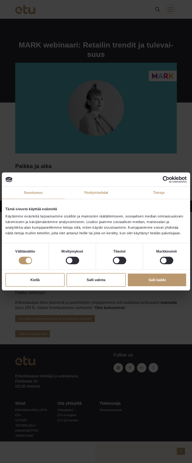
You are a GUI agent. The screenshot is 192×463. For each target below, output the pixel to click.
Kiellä (35, 280)
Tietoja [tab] (158, 193)
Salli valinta (96, 280)
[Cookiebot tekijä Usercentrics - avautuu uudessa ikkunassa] (166, 179)
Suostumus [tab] (33, 193)
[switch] (72, 260)
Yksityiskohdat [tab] (96, 193)
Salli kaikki (157, 280)
